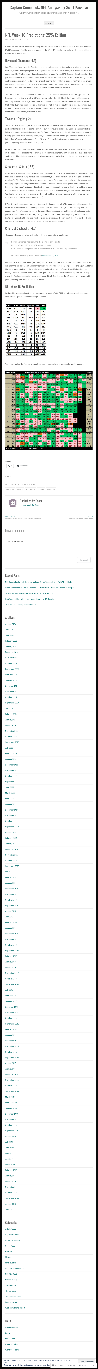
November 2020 (12, 855)
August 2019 (10, 911)
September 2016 (12, 1024)
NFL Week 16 (30, 489)
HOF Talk (9, 1251)
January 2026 (10, 646)
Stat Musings (10, 1285)
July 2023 (9, 748)
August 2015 (10, 1063)
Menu (50, 23)
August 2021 (10, 832)
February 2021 (11, 838)
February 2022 (11, 798)
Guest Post (10, 1246)
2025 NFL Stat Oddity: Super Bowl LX (20, 605)
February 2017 (11, 996)
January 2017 (10, 1001)
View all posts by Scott (29, 505)
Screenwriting (11, 1280)
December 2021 (11, 810)
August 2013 (10, 1136)
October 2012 (11, 1193)
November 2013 (12, 1119)
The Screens (10, 1291)
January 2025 (10, 680)
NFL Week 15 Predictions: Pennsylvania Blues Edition (23, 518)
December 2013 (11, 1114)
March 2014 (10, 1097)
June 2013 (9, 1148)
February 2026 (11, 641)
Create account (11, 1327)
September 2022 (12, 782)
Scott (27, 40)
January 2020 (10, 883)
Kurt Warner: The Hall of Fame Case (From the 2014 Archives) (31, 599)
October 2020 (11, 860)
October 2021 (11, 821)
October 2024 (11, 697)
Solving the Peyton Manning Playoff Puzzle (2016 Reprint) (29, 593)
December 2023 (11, 725)
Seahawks (51, 489)
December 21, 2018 (50, 255)
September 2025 (12, 669)
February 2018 (11, 956)
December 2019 (11, 889)
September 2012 (12, 1198)
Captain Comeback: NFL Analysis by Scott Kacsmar (49, 7)
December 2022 (11, 765)
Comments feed (12, 1344)
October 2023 (11, 737)
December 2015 (11, 1041)
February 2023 (11, 753)
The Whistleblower (13, 1297)
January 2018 (10, 962)
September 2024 (12, 703)
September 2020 (12, 866)
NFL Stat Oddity (11, 1274)
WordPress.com (12, 1350)
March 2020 (10, 872)
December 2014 (11, 1074)
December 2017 (11, 967)
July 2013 (9, 1142)
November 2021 (12, 815)
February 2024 (11, 714)
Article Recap (10, 1229)
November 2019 (12, 894)
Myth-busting (10, 1263)
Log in (7, 1333)
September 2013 (12, 1131)
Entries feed (10, 1338)
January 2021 (10, 843)
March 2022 (10, 793)
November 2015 (12, 1046)
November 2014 (12, 1080)
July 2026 (9, 629)
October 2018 (11, 945)
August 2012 (10, 1204)
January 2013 (10, 1176)
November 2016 (12, 1012)
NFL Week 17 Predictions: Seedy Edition (79, 518)
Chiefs (20, 489)
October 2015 (11, 1052)
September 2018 (12, 951)
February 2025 (11, 675)
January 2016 (10, 1035)
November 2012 (12, 1187)
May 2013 (9, 1153)
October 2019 (11, 900)
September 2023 (12, 742)
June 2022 (9, 787)
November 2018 (12, 939)
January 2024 (10, 720)
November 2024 (12, 692)
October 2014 (11, 1086)
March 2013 (10, 1164)
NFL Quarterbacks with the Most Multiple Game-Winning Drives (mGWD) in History (39, 582)
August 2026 (10, 624)
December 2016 (11, 1007)
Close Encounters (12, 1240)
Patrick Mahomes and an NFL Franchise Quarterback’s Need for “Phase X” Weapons (40, 588)
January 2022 (10, 804)
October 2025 (11, 663)
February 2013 (11, 1170)
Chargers (10, 489)
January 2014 (10, 1108)
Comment (84, 560)
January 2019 (10, 928)
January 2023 (10, 759)
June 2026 (9, 635)
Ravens (41, 489)
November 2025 (12, 658)
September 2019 (12, 906)
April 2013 (9, 1159)
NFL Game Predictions (25, 485)
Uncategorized (11, 1302)
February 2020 (11, 877)
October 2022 (11, 776)
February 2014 (11, 1102)
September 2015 (12, 1057)
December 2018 (11, 934)
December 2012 (11, 1181)
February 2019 (11, 922)
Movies (8, 1257)
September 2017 (12, 984)
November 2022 (12, 770)
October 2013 (11, 1125)
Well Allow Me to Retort (15, 1308)
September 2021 (12, 827)
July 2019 (9, 917)
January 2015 (10, 1069)
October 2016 (11, 1018)
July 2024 (9, 708)
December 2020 (11, 849)
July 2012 (9, 1210)
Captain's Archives (13, 1235)
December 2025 (11, 652)
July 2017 (9, 990)
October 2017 (11, 979)
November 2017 (12, 973)
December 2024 (11, 686)
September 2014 (12, 1091)
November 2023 (12, 731)
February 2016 (11, 1029)
